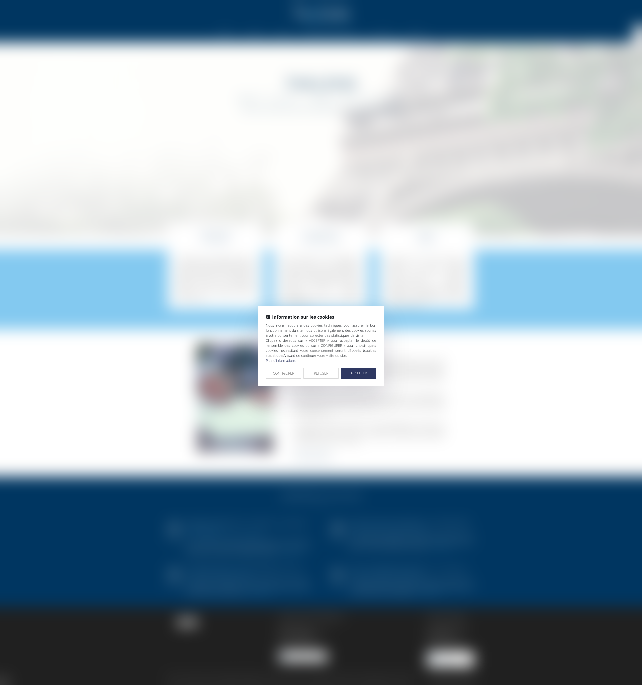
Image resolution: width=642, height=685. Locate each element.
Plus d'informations (281, 360)
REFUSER (321, 373)
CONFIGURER (283, 373)
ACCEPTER (359, 373)
